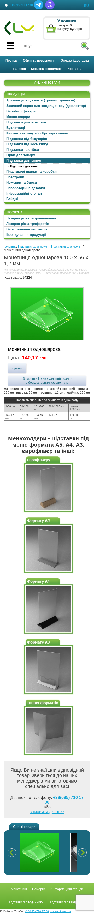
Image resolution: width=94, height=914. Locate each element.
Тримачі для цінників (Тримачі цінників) (40, 100)
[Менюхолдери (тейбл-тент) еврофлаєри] (48, 513)
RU (86, 5)
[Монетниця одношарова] (47, 313)
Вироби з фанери (21, 111)
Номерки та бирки (21, 182)
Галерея (19, 69)
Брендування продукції (26, 235)
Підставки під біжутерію (26, 139)
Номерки (38, 889)
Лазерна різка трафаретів (27, 224)
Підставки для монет (24, 161)
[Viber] (50, 8)
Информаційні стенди (66, 889)
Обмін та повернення (39, 60)
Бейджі (12, 199)
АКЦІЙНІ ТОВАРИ (47, 83)
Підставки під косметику (27, 144)
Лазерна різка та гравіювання (31, 218)
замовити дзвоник (47, 811)
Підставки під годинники (25, 902)
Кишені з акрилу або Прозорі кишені (37, 133)
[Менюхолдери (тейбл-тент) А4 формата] (48, 634)
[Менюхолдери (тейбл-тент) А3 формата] (48, 695)
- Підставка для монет (24, 166)
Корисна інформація (46, 69)
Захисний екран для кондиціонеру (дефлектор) (46, 106)
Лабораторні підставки (25, 188)
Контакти (74, 69)
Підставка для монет (66, 246)
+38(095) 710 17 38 (37, 911)
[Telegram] (38, 8)
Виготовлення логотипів (27, 229)
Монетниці (19, 889)
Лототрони (15, 177)
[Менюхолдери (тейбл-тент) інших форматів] (48, 756)
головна (10, 246)
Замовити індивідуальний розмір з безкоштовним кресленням (47, 380)
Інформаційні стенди (24, 193)
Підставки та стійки (22, 150)
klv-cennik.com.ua (60, 911)
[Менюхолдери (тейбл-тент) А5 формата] (48, 574)
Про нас (11, 60)
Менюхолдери (18, 117)
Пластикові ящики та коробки (31, 171)
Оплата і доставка (75, 60)
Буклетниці (15, 128)
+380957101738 (21, 5)
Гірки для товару (20, 155)
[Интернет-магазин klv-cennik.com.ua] (19, 28)
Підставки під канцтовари (67, 902)
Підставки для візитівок (26, 122)
